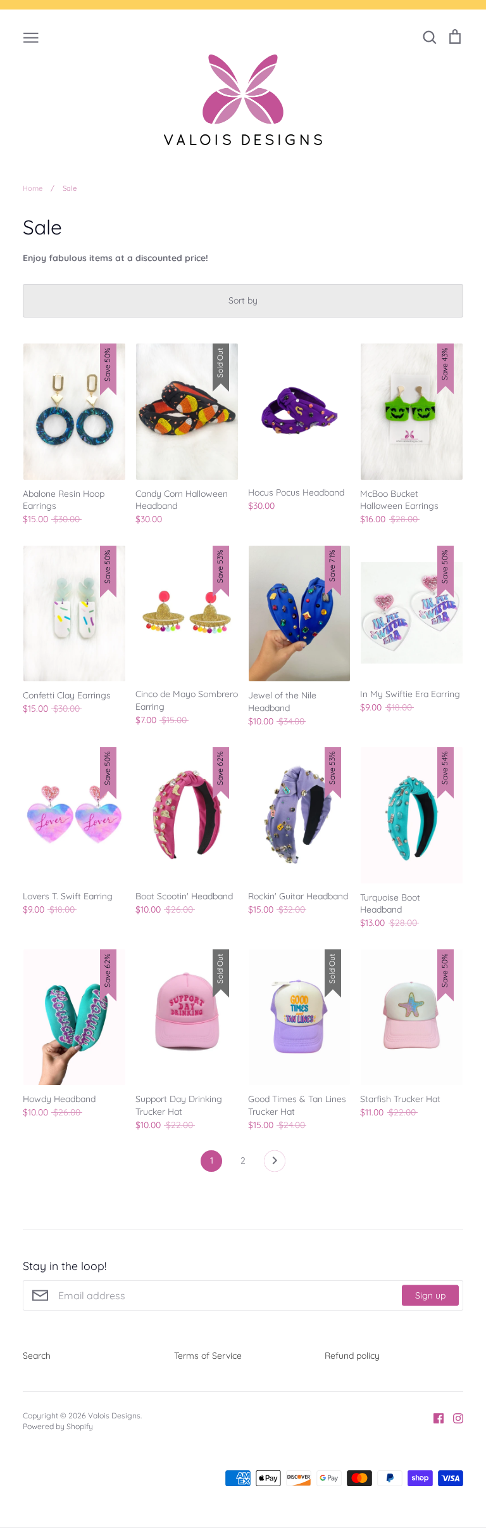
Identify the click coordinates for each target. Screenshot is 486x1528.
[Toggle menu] (31, 37)
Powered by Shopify (58, 1426)
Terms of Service (208, 1355)
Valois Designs (114, 1415)
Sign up (430, 1295)
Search (37, 1355)
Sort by (243, 300)
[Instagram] (453, 1417)
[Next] (274, 1164)
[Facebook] (434, 1417)
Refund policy (352, 1355)
